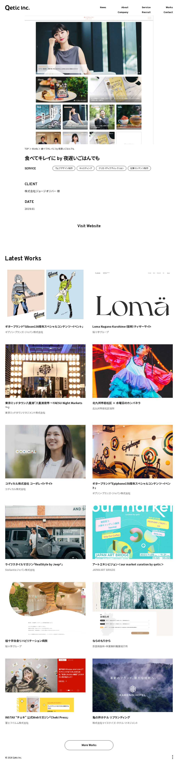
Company (123, 12)
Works (169, 7)
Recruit (146, 12)
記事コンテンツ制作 (139, 168)
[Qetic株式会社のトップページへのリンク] (17, 8)
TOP (27, 148)
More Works (89, 745)
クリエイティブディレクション (111, 168)
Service (146, 7)
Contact (168, 12)
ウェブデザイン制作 (64, 168)
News (103, 7)
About (124, 7)
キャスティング (85, 168)
